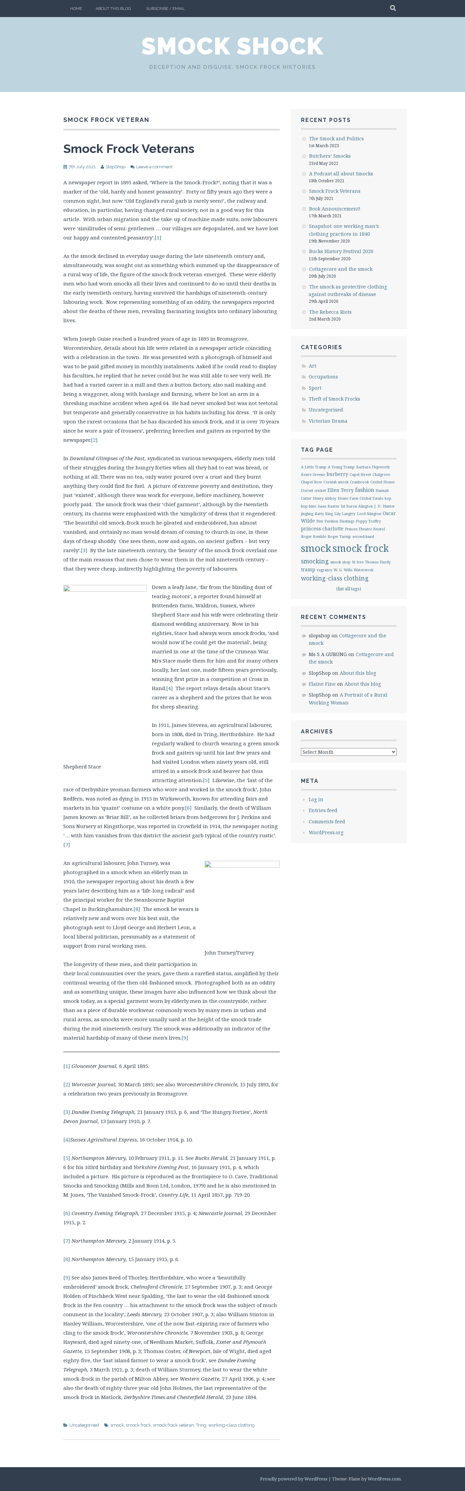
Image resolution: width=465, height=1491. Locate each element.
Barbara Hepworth (373, 467)
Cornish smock (336, 482)
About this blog (113, 8)
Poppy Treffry (368, 521)
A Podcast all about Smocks (341, 173)
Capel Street (360, 474)
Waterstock (363, 570)
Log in (316, 799)
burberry (337, 474)
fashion (364, 490)
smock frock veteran (173, 1425)
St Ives (358, 562)
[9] (184, 1037)
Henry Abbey (324, 498)
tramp (308, 569)
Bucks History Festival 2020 (341, 251)
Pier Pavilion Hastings (335, 521)
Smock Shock (232, 46)
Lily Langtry (344, 513)
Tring (201, 1425)
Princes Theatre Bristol (365, 529)
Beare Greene (313, 474)
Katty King (324, 513)
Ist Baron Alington (357, 506)
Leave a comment (154, 166)
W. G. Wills (343, 570)
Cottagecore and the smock (340, 269)
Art (312, 365)
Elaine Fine (322, 684)
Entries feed (323, 810)
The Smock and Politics (336, 138)
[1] (158, 237)
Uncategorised (84, 1425)
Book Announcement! (334, 208)
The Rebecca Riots (330, 312)
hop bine (308, 506)
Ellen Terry (340, 490)
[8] (136, 908)
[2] (94, 439)
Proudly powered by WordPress (293, 1479)
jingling (307, 513)
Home (76, 8)
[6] (188, 807)
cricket (320, 490)
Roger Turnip (339, 536)
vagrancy (324, 570)
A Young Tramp (341, 467)
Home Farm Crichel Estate (360, 498)
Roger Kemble (313, 536)
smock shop (340, 562)
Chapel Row (311, 482)
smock (117, 1425)
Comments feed (327, 821)
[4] (169, 688)
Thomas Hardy (378, 562)
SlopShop (115, 166)
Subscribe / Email (165, 8)
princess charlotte (322, 528)
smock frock (138, 1425)
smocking (315, 561)
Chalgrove (381, 474)
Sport (315, 388)
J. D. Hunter (384, 506)
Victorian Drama (328, 421)
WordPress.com (384, 1479)
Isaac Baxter (328, 506)
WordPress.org (326, 832)
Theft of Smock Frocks (334, 398)
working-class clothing (231, 1425)
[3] (84, 550)
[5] (206, 780)
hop (388, 498)
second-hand (363, 536)
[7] (66, 844)
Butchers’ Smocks (330, 156)
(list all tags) (348, 589)
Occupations (323, 376)
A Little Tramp (313, 467)
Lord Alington (369, 513)
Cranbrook (359, 482)
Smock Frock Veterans (128, 148)
